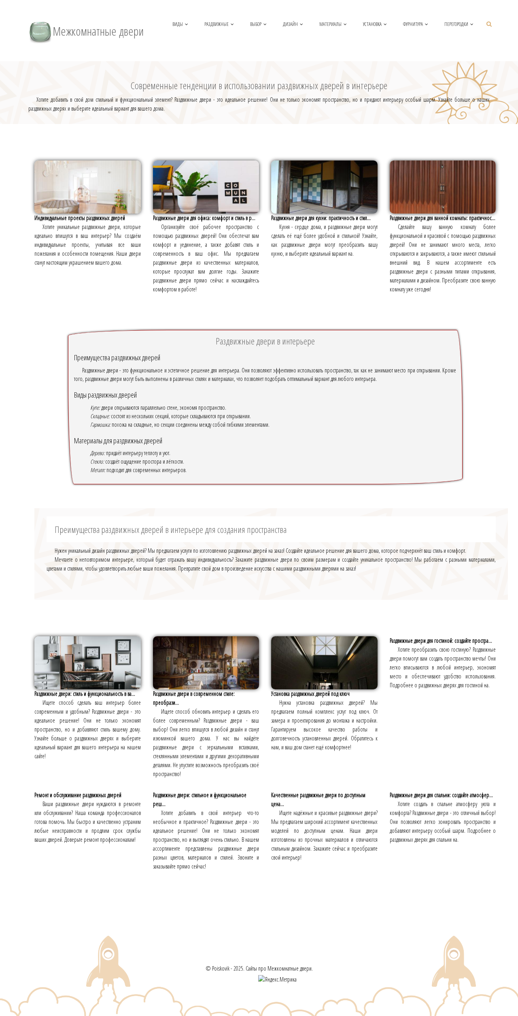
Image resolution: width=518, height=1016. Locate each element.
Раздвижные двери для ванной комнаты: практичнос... (442, 218)
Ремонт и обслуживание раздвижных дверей (77, 795)
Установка (372, 24)
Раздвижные (216, 24)
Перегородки (456, 24)
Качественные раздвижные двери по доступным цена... (318, 799)
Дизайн (290, 24)
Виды (177, 24)
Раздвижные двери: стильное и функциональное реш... (199, 799)
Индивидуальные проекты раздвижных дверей (79, 218)
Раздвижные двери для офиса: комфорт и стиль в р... (204, 218)
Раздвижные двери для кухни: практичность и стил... (321, 218)
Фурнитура (413, 24)
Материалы (330, 24)
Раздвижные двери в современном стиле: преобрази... (194, 698)
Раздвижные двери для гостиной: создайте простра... (441, 640)
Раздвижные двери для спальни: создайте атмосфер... (441, 795)
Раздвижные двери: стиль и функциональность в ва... (84, 693)
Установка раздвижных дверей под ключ (310, 693)
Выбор (255, 24)
